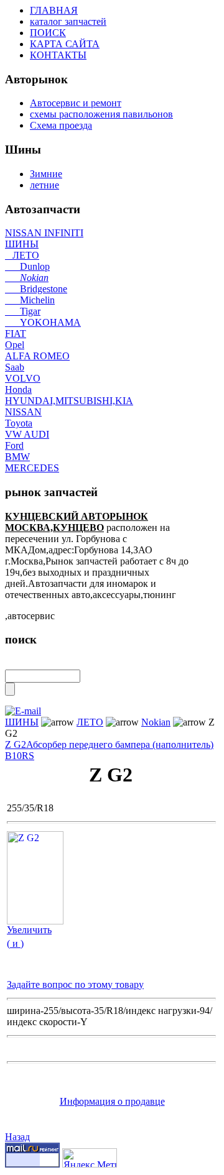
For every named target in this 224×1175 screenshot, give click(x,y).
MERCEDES (32, 468)
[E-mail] (23, 708)
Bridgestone (36, 288)
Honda (18, 389)
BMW (17, 456)
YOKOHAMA (43, 322)
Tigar (22, 311)
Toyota (18, 423)
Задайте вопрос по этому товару (75, 984)
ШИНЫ (22, 244)
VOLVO (22, 378)
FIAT (15, 333)
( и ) (15, 943)
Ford (14, 445)
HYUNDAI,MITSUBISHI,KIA (69, 400)
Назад (17, 1136)
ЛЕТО (22, 255)
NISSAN (23, 412)
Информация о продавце (112, 1101)
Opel (14, 344)
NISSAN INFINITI (44, 233)
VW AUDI (27, 434)
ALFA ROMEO (37, 356)
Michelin (30, 300)
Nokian (27, 277)
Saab (14, 367)
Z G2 (15, 744)
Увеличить (29, 929)
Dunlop (27, 266)
